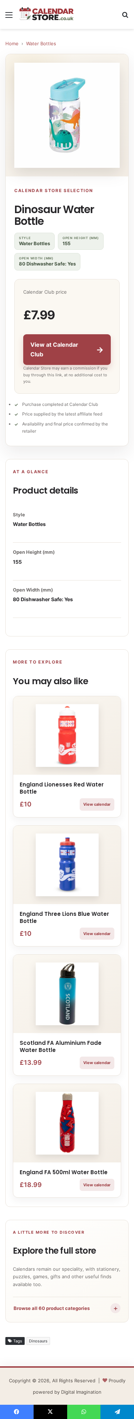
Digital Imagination (81, 1392)
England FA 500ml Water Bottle (64, 1172)
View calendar (97, 804)
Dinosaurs (38, 1340)
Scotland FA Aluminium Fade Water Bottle (60, 1046)
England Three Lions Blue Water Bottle (64, 917)
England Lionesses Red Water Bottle (62, 788)
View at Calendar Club (67, 349)
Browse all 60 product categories (66, 1308)
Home (12, 43)
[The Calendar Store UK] (46, 14)
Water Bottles (41, 43)
